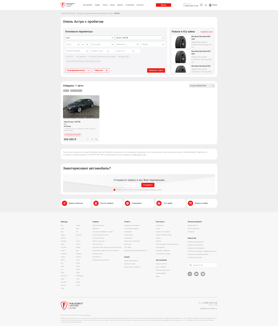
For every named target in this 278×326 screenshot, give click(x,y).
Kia (77, 232)
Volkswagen (80, 276)
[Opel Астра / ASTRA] (81, 106)
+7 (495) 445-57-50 (138, 155)
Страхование (128, 238)
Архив (158, 276)
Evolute (63, 257)
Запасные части (98, 253)
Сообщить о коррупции (163, 250)
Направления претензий (195, 245)
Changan (63, 241)
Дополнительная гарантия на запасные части (107, 247)
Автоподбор (128, 232)
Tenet (78, 269)
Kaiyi (77, 228)
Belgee (63, 235)
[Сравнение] (92, 139)
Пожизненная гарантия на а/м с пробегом (106, 250)
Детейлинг (96, 228)
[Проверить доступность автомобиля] (96, 139)
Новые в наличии (161, 264)
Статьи (158, 228)
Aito (62, 225)
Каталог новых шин (99, 241)
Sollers (78, 266)
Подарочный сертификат (132, 225)
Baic (62, 232)
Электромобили (161, 273)
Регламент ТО (97, 257)
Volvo (77, 279)
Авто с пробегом (161, 267)
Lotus (77, 241)
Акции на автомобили (131, 260)
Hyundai (63, 285)
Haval (62, 279)
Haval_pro (64, 282)
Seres (78, 260)
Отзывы (158, 238)
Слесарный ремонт (98, 238)
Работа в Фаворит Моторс (164, 235)
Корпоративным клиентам (101, 260)
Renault (78, 257)
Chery (62, 244)
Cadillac (63, 238)
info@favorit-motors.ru (208, 309)
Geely (62, 272)
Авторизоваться (193, 225)
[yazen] (203, 275)
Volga (78, 272)
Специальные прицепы (131, 228)
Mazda (78, 247)
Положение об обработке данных (198, 254)
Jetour (78, 225)
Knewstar (79, 235)
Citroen (63, 250)
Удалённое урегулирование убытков (135, 250)
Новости (158, 241)
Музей (163, 5)
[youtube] (196, 275)
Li (76, 238)
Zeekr (78, 285)
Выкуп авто (127, 244)
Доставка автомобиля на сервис (103, 232)
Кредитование (128, 235)
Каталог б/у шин (98, 244)
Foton (62, 266)
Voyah (78, 282)
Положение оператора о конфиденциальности (202, 251)
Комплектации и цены (163, 270)
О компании (159, 225)
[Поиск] (190, 265)
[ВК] (190, 275)
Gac (62, 269)
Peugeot (78, 253)
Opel (77, 250)
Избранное (191, 232)
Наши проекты (160, 247)
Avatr (62, 228)
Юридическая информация (196, 248)
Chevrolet (64, 247)
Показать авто (156, 70)
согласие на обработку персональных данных (150, 189)
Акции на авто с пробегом (132, 267)
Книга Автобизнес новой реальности (167, 244)
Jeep (62, 288)
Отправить (147, 185)
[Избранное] (87, 139)
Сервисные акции (98, 225)
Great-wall (64, 276)
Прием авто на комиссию (132, 241)
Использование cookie (195, 257)
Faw (62, 263)
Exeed (63, 260)
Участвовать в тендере (163, 253)
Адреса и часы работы (163, 232)
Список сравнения (193, 228)
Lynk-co (78, 244)
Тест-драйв (127, 247)
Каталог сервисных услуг (100, 235)
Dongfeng (64, 253)
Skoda (78, 263)
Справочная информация (196, 242)
